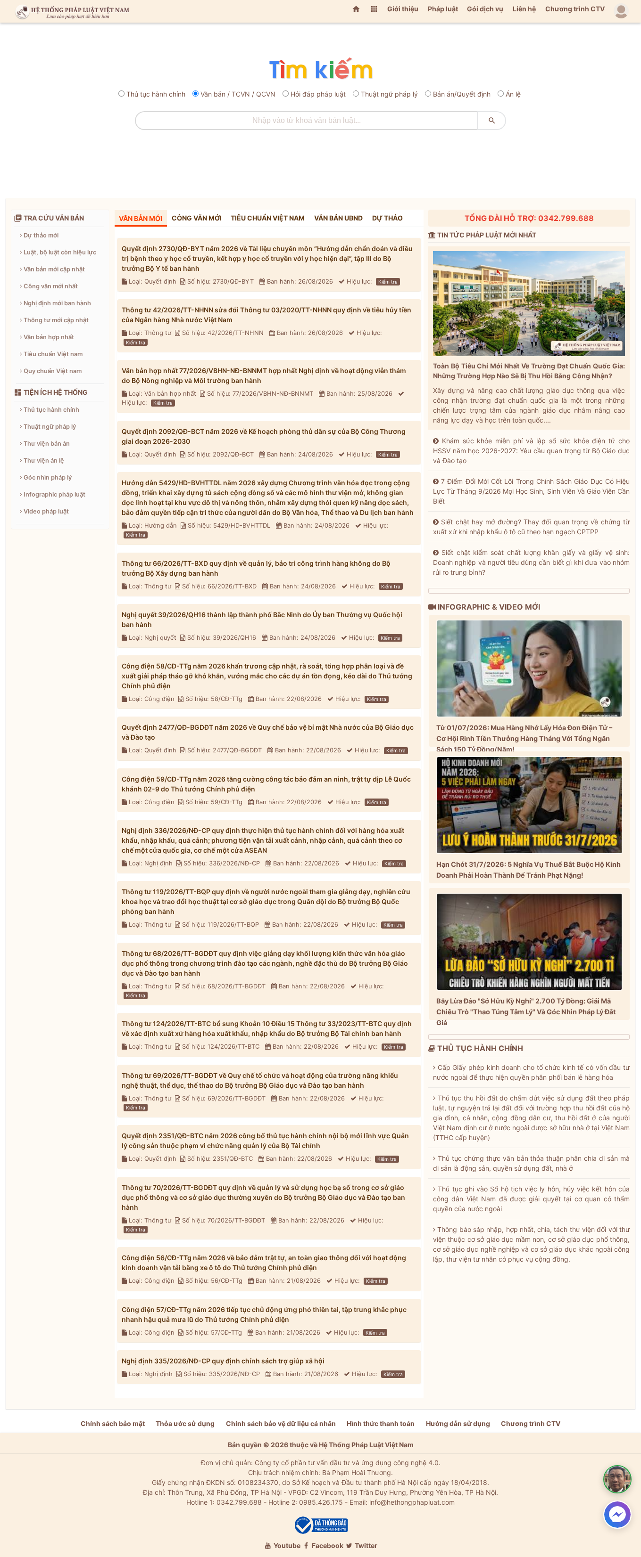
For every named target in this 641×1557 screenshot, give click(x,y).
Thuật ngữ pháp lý (389, 94)
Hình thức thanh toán (381, 1423)
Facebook (326, 1545)
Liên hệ (524, 9)
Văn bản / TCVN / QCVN (237, 94)
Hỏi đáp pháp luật (318, 94)
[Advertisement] (320, 160)
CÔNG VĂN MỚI (197, 218)
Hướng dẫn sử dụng (458, 1423)
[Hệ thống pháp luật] (70, 11)
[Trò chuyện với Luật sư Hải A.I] (617, 1479)
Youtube (286, 1545)
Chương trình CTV (575, 9)
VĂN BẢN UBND (338, 218)
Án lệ (513, 94)
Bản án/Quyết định (462, 94)
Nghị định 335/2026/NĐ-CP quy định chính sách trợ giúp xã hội (223, 1361)
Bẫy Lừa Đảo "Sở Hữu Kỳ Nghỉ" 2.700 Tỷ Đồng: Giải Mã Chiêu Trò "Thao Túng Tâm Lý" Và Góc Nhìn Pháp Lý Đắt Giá (526, 1012)
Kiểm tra (388, 282)
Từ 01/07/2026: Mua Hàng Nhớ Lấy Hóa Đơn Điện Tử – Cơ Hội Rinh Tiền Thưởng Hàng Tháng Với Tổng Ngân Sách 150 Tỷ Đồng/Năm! (524, 738)
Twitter (365, 1545)
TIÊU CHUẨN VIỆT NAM (268, 218)
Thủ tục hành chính (155, 94)
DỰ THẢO (387, 218)
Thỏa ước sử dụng (185, 1423)
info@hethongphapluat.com (412, 1502)
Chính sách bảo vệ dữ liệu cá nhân (281, 1423)
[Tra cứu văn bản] (320, 69)
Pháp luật (443, 9)
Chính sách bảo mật (113, 1423)
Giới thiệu (402, 9)
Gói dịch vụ (485, 9)
